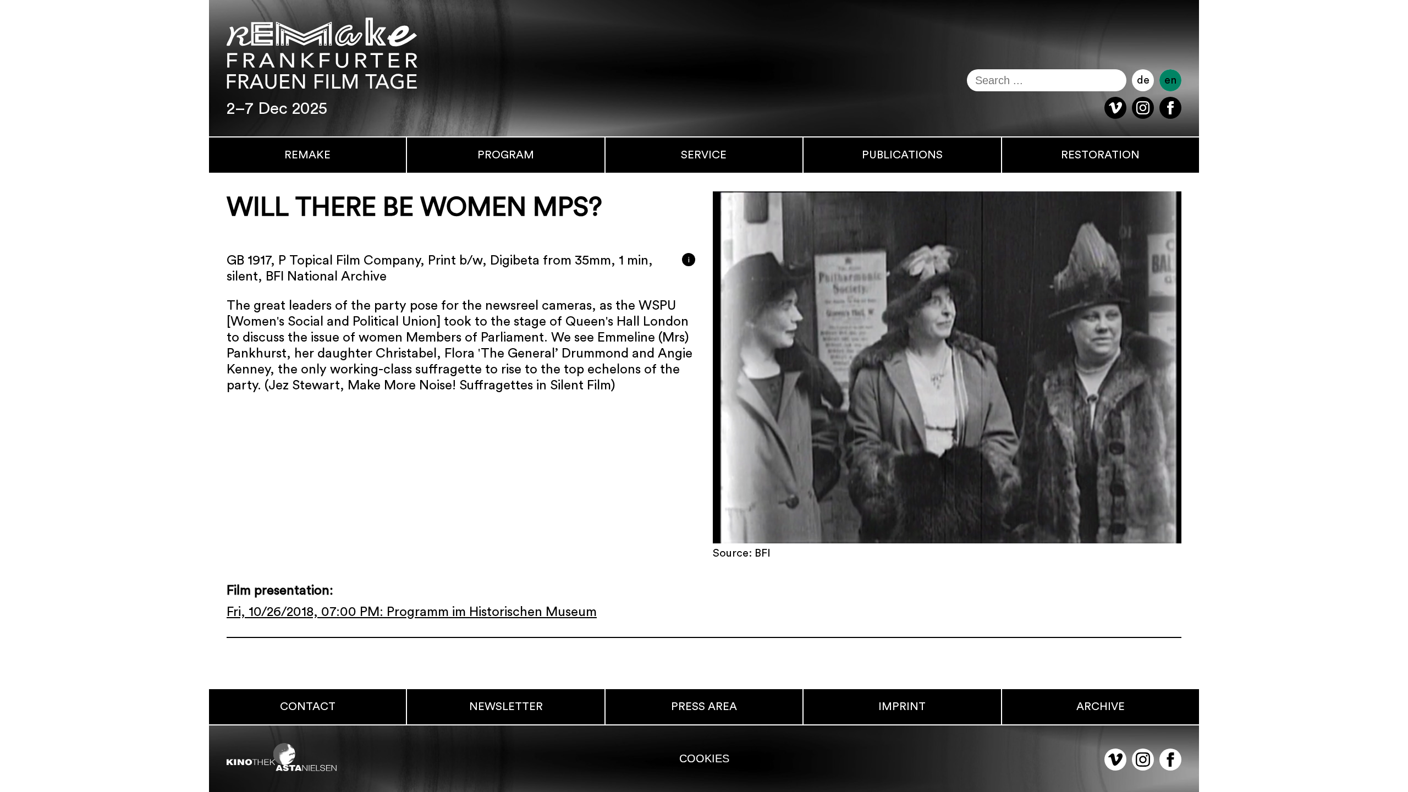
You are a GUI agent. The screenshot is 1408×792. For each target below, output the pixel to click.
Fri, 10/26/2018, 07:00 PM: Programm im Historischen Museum (412, 612)
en (1170, 80)
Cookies (704, 758)
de (1143, 80)
